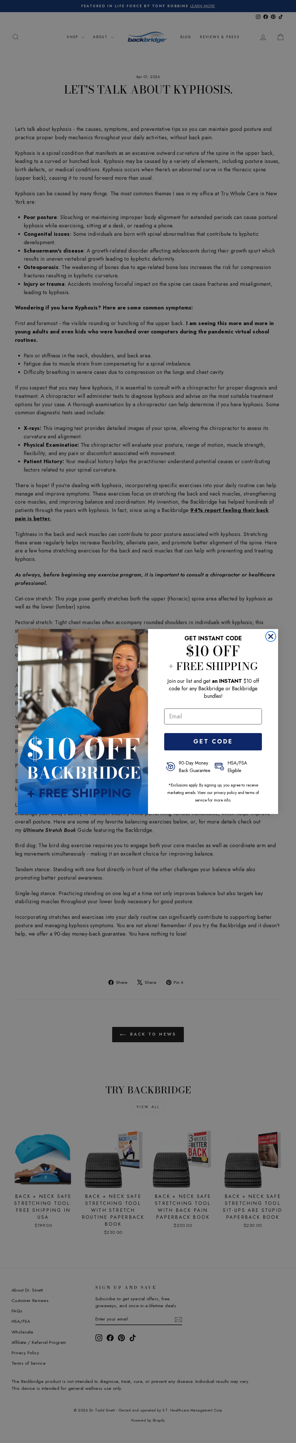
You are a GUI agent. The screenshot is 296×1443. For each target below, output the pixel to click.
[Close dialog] (271, 636)
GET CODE (213, 741)
